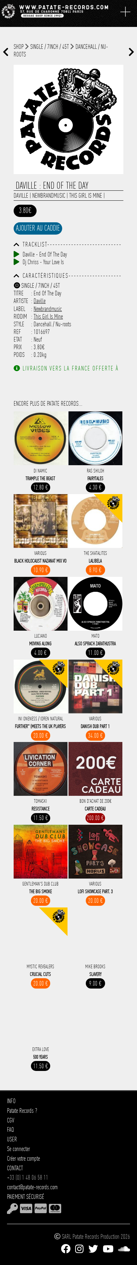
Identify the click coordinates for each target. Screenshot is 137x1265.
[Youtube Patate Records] (108, 1249)
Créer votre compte (23, 1158)
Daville (21, 195)
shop (19, 47)
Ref (17, 332)
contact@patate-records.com (32, 1187)
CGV (10, 1120)
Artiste (21, 301)
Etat (18, 339)
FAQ (10, 1129)
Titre (19, 293)
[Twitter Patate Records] (93, 1249)
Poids (19, 355)
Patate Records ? (22, 1110)
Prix (18, 347)
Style (19, 324)
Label (19, 309)
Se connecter (18, 1149)
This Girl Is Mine (85, 195)
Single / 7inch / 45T (49, 47)
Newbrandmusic (48, 195)
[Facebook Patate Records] (65, 1249)
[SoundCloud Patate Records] (124, 1249)
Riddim (20, 316)
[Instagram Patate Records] (79, 1249)
